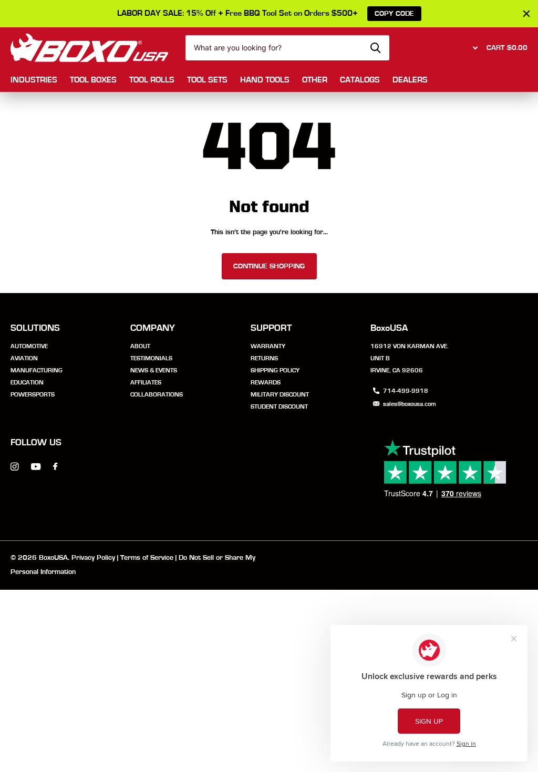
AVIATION (24, 358)
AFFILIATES (145, 382)
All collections (34, 80)
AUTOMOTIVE (29, 346)
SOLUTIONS (35, 328)
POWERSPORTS (33, 394)
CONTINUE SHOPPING (269, 266)
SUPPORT (271, 328)
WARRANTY (268, 346)
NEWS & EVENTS (153, 370)
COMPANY (152, 328)
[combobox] (287, 48)
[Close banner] (526, 13)
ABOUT (140, 346)
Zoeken (375, 48)
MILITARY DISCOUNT (280, 394)
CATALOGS (360, 80)
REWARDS (266, 382)
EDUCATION (27, 382)
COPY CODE (394, 13)
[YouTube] (35, 467)
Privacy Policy (93, 557)
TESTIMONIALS (151, 358)
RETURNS (264, 358)
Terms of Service (146, 557)
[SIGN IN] (474, 47)
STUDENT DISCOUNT (279, 406)
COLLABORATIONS (156, 394)
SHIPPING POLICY (275, 370)
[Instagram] (14, 467)
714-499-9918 (405, 391)
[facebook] (55, 467)
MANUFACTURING (37, 370)
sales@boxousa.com (409, 404)
